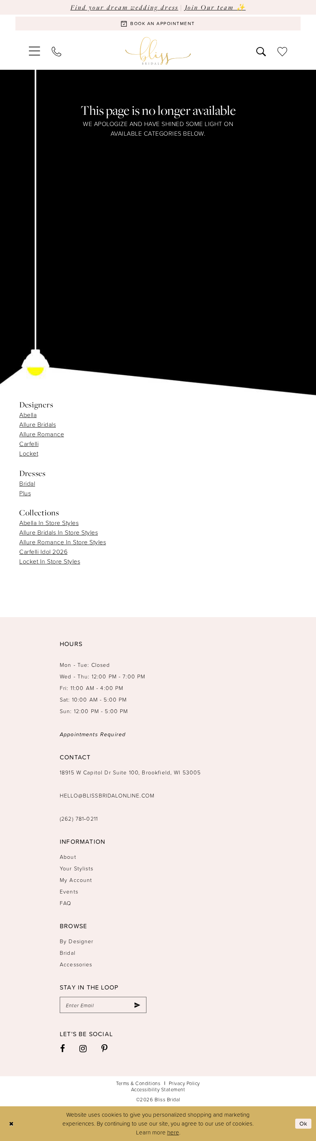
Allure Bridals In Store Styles (58, 532)
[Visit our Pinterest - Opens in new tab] (104, 1048)
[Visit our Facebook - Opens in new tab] (63, 1048)
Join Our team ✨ (215, 7)
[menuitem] (34, 51)
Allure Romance (41, 434)
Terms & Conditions (138, 1083)
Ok (303, 1123)
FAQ (65, 903)
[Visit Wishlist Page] (282, 51)
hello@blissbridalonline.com (107, 795)
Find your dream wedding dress (124, 7)
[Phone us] (56, 51)
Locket (28, 453)
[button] (34, 51)
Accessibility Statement (158, 1089)
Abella (28, 415)
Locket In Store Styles (49, 561)
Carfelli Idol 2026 (43, 551)
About (68, 856)
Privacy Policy (184, 1083)
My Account (76, 880)
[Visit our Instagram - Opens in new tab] (83, 1048)
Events (69, 891)
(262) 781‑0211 (79, 818)
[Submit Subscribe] (137, 1005)
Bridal (27, 483)
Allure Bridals (37, 424)
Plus (25, 493)
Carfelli (29, 443)
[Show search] (261, 51)
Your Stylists (76, 868)
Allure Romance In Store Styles (62, 542)
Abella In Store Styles (49, 522)
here (173, 1132)
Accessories (76, 964)
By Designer (77, 941)
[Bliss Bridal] (158, 51)
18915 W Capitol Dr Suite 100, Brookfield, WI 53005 (130, 772)
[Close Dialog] (11, 1123)
